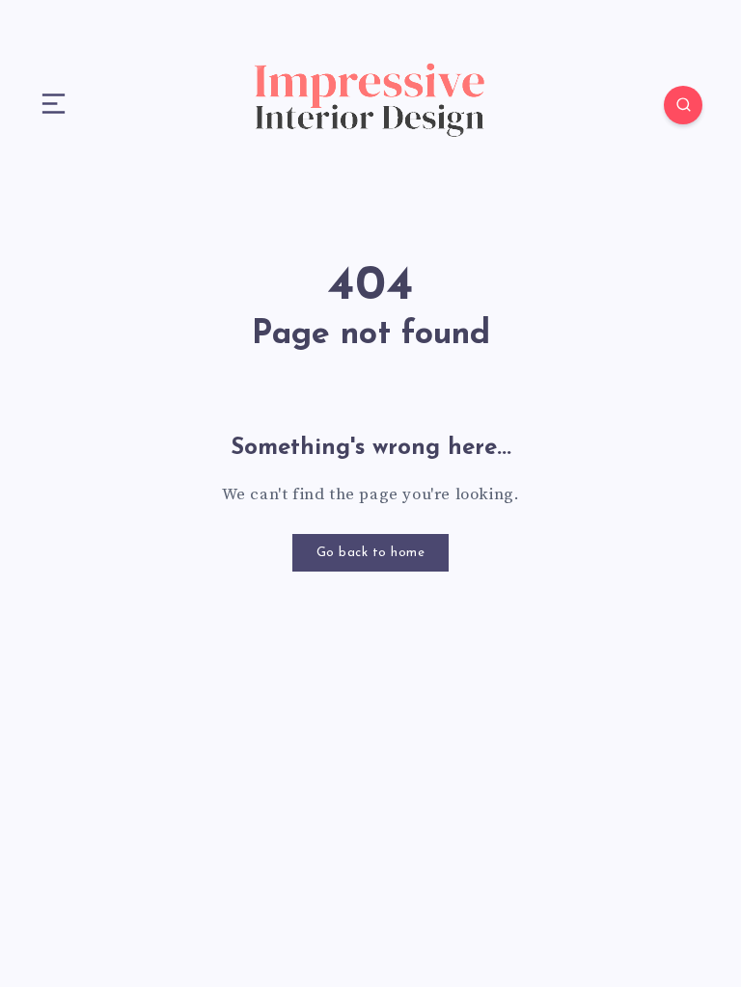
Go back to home (370, 553)
